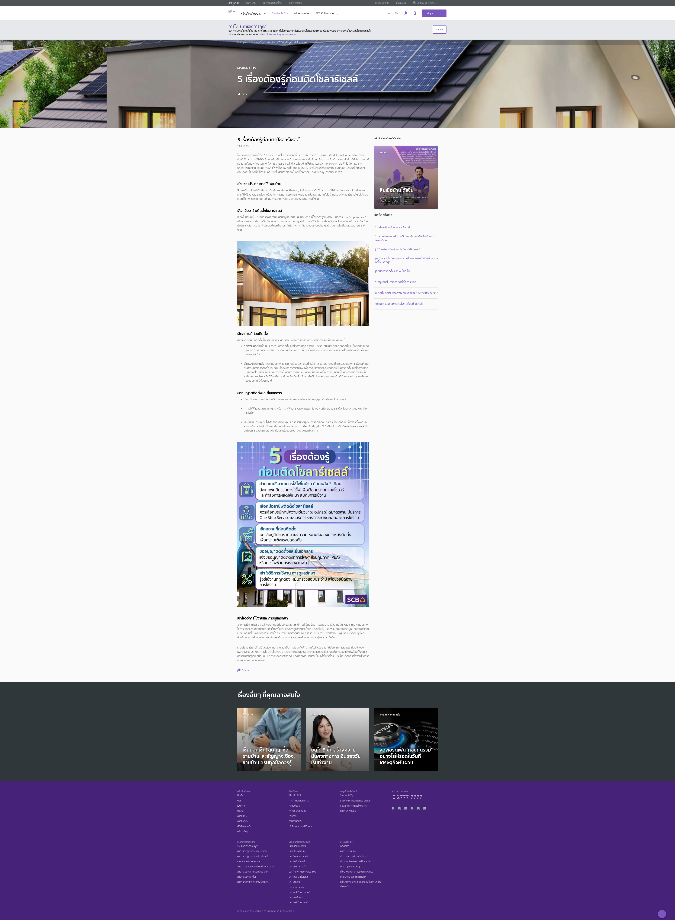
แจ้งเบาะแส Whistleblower (353, 877)
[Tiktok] (405, 808)
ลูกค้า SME (251, 3)
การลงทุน (242, 816)
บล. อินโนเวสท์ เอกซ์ (298, 856)
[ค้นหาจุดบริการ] (405, 13)
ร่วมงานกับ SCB (296, 821)
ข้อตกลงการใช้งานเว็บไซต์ (353, 856)
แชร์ (244, 94)
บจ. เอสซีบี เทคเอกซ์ (298, 902)
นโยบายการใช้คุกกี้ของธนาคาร (281, 34)
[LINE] (399, 808)
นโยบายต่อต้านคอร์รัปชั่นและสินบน (356, 872)
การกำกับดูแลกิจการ (299, 801)
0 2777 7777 (407, 796)
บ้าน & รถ (271, 42)
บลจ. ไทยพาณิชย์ (297, 851)
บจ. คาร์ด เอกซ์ (296, 887)
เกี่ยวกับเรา (401, 3)
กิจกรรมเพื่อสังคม (297, 811)
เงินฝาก (241, 806)
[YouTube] (412, 808)
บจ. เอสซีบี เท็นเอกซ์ (298, 877)
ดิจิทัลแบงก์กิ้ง (244, 826)
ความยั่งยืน (294, 806)
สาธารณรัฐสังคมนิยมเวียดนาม (252, 872)
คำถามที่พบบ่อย (348, 811)
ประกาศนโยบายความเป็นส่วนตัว (355, 861)
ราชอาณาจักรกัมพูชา (248, 846)
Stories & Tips (280, 13)
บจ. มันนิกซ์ (294, 882)
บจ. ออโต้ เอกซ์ (296, 897)
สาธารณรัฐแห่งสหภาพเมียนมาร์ (253, 882)
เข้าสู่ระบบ (431, 13)
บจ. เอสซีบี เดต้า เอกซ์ (299, 892)
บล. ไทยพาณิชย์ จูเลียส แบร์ (302, 872)
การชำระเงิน (243, 821)
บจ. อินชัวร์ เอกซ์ (297, 861)
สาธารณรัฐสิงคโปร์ (246, 877)
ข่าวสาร (293, 816)
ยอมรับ (439, 29)
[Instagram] (424, 808)
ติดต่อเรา (344, 846)
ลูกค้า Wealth (295, 3)
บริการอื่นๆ (242, 831)
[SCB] (232, 10)
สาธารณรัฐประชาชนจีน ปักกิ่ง (252, 851)
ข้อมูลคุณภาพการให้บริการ (353, 806)
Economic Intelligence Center (355, 801)
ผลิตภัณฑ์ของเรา (251, 14)
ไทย (389, 13)
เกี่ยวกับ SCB (295, 795)
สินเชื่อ (240, 795)
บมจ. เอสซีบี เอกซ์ (297, 846)
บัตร (239, 801)
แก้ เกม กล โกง (302, 13)
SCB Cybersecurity (327, 13)
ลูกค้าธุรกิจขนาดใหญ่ (272, 3)
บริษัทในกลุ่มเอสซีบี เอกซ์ (301, 826)
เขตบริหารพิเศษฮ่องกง (248, 861)
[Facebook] (393, 808)
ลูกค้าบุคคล (234, 3)
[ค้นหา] (415, 13)
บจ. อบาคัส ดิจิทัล (298, 866)
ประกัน (240, 811)
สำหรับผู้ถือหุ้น (382, 3)
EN (396, 13)
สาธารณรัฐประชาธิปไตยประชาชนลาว (255, 866)
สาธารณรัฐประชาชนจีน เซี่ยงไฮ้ (252, 856)
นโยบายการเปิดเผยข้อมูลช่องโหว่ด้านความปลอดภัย (360, 884)
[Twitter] (418, 808)
